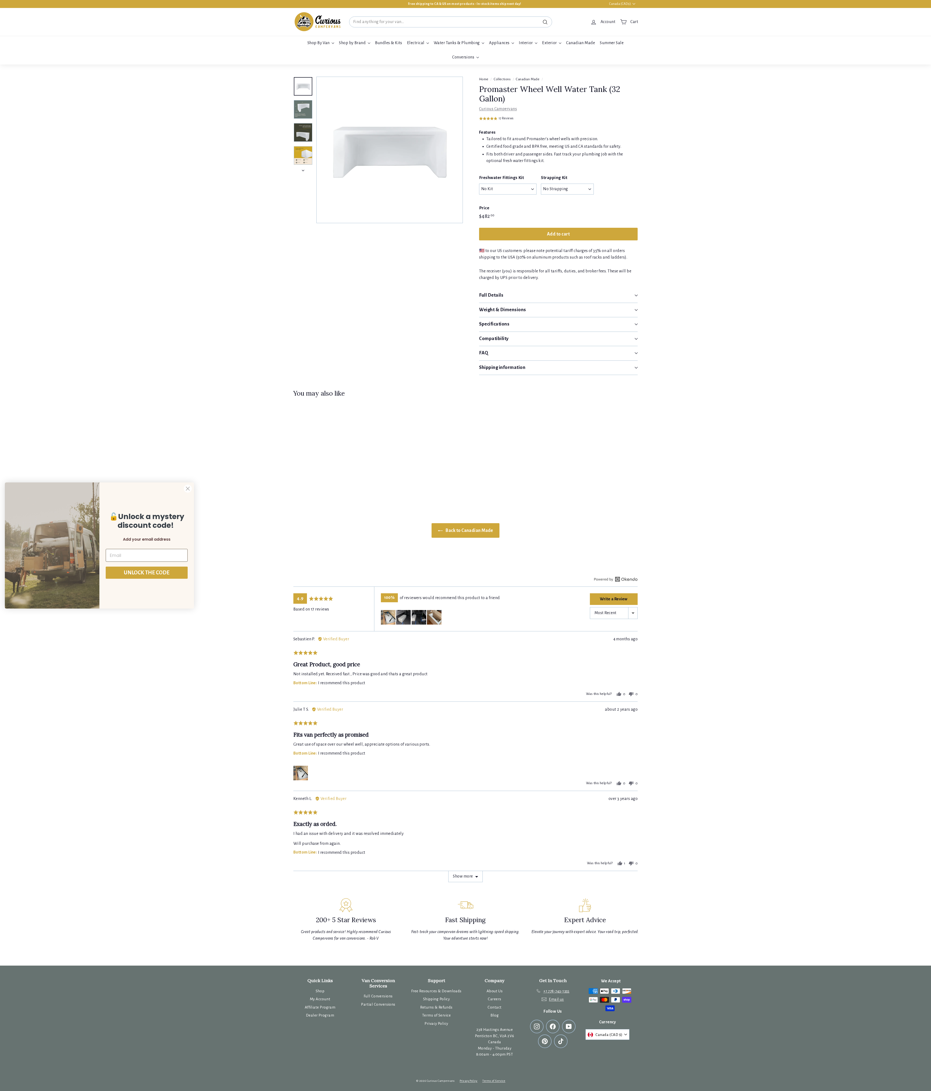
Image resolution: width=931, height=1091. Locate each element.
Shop (320, 991)
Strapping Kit (554, 177)
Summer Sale (612, 43)
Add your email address (146, 539)
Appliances (499, 43)
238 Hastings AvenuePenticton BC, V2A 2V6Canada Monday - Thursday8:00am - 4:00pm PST (494, 1041)
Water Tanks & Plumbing (457, 43)
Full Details (491, 295)
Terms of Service (436, 1015)
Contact (494, 1007)
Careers (494, 999)
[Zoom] (390, 150)
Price (484, 208)
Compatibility (494, 338)
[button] (496, 118)
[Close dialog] (188, 488)
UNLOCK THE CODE (146, 573)
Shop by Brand (352, 43)
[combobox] (450, 21)
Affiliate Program (320, 1007)
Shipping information (502, 367)
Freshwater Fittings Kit (501, 177)
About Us (495, 991)
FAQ (483, 352)
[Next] (303, 169)
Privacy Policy (436, 1023)
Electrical (416, 43)
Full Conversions (378, 996)
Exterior (550, 43)
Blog (494, 1015)
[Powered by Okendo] (616, 579)
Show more (463, 876)
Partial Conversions (378, 1004)
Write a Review (613, 599)
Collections (502, 79)
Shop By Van (318, 43)
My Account (320, 999)
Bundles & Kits (388, 43)
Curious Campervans (498, 109)
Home (484, 79)
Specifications (494, 323)
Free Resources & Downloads (436, 991)
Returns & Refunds (436, 1007)
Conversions (463, 57)
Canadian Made (580, 43)
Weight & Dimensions (502, 309)
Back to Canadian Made (469, 530)
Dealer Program (320, 1015)
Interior (526, 43)
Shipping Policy (436, 999)
